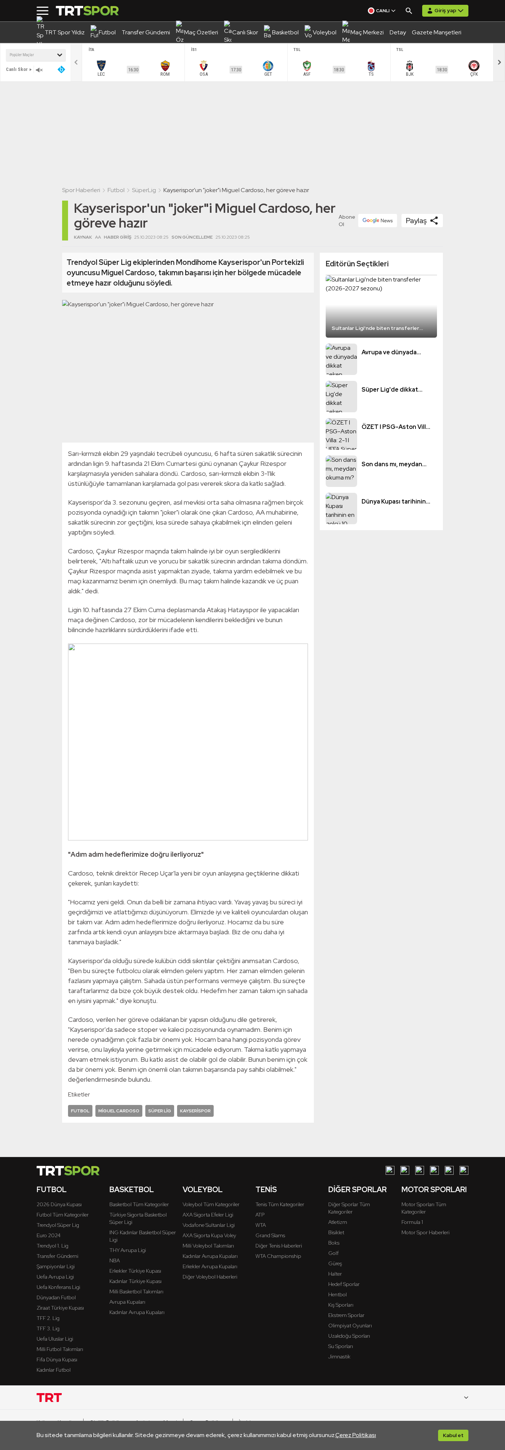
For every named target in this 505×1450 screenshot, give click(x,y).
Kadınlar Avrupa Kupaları (137, 1312)
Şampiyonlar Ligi (56, 1266)
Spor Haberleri (81, 190)
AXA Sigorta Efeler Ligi (208, 1214)
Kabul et (453, 1435)
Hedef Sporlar (344, 1284)
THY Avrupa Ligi (127, 1250)
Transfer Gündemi (57, 1256)
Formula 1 (412, 1222)
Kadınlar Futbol (54, 1370)
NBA (114, 1260)
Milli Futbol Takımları (60, 1349)
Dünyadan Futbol (56, 1297)
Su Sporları (340, 1346)
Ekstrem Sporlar (346, 1315)
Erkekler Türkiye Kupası (135, 1271)
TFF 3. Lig (48, 1328)
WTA (260, 1225)
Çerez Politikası (355, 1435)
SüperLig (144, 190)
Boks (333, 1242)
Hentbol (337, 1294)
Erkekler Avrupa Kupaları (210, 1266)
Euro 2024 (49, 1235)
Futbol (116, 190)
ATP (259, 1214)
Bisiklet (336, 1232)
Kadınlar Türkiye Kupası (135, 1281)
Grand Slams (270, 1235)
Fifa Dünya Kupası (57, 1359)
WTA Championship (278, 1256)
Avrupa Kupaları (127, 1302)
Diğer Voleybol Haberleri (210, 1276)
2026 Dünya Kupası (59, 1204)
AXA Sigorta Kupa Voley (209, 1235)
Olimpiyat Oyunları (350, 1325)
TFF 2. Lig (48, 1318)
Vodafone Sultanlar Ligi (209, 1225)
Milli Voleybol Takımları (208, 1245)
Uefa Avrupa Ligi (55, 1276)
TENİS (266, 1189)
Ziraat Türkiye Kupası (60, 1307)
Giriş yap (445, 10)
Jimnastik (339, 1356)
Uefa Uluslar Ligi (55, 1338)
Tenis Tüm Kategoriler (279, 1204)
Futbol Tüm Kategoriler (63, 1214)
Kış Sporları (340, 1304)
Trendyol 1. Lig (52, 1245)
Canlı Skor (17, 69)
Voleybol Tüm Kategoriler (211, 1204)
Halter (335, 1273)
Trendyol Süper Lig (58, 1225)
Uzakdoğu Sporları (349, 1336)
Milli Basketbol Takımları (136, 1291)
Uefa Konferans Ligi (58, 1287)
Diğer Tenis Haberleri (278, 1245)
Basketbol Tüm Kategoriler (139, 1204)
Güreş (335, 1263)
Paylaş (416, 220)
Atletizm (337, 1222)
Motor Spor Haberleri (425, 1232)
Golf (333, 1253)
